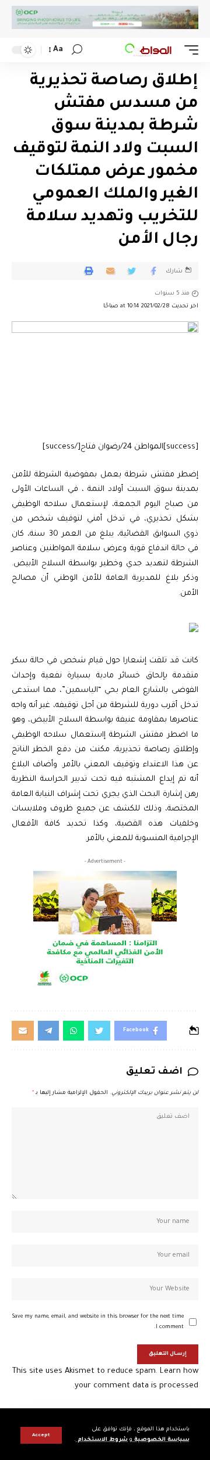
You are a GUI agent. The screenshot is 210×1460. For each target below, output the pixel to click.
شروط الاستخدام (102, 1440)
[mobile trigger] (188, 50)
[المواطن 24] (148, 50)
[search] (77, 50)
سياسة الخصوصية (161, 1440)
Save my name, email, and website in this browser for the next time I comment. (98, 1322)
